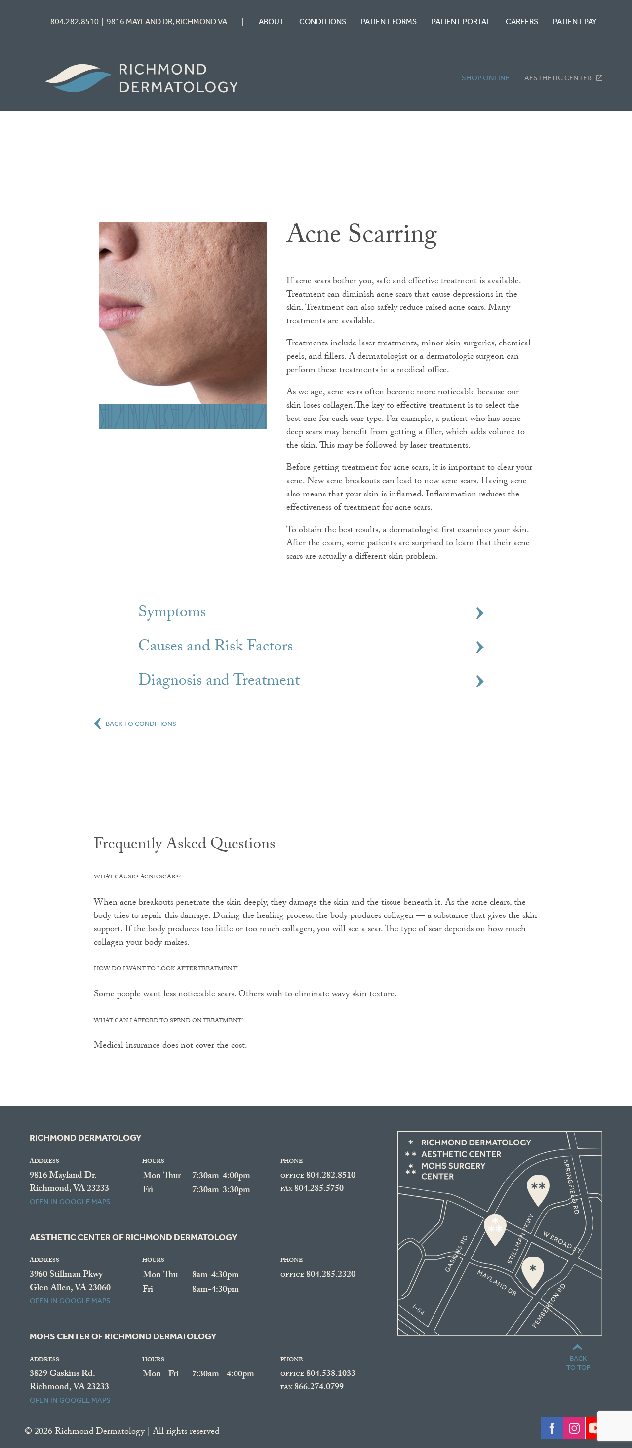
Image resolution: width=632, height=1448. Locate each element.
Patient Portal (461, 21)
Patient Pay (574, 21)
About (271, 21)
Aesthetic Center (558, 78)
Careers (522, 21)
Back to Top (578, 1363)
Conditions (322, 21)
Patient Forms (389, 21)
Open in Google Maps (70, 1201)
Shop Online (486, 78)
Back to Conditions (141, 722)
